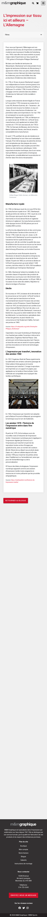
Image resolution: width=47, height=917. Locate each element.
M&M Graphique (21, 915)
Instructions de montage (23, 864)
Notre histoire (23, 853)
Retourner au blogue (15, 501)
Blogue (23, 856)
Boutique (23, 846)
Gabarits (24, 860)
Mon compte (23, 849)
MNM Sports (32, 915)
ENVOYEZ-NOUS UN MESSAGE (23, 895)
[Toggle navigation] (43, 3)
